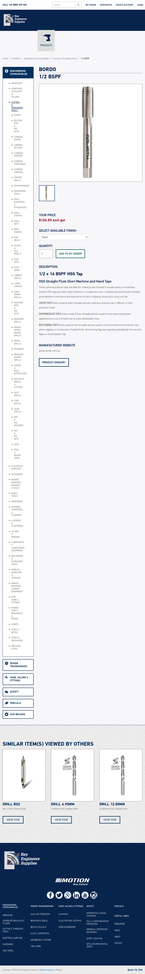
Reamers (12, 349)
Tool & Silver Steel (12, 454)
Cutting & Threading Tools (65, 59)
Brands (62, 40)
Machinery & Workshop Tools (15, 560)
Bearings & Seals (39, 920)
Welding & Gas (15, 647)
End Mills (12, 239)
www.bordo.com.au (49, 351)
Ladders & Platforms (15, 523)
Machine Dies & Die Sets (12, 308)
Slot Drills (12, 394)
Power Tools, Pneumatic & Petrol (15, 613)
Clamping (63, 914)
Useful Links (121, 916)
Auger (12, 115)
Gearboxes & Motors (41, 940)
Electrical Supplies (15, 467)
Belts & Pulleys (38, 927)
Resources (95, 40)
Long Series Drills (12, 295)
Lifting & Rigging (15, 534)
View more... (8, 950)
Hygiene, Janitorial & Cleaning (15, 511)
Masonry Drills (12, 320)
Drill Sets (12, 222)
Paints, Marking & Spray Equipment (15, 587)
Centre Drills (12, 179)
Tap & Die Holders (12, 421)
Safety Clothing (94, 938)
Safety (14, 691)
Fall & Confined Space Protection (97, 922)
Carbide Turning (12, 171)
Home (5, 59)
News (110, 40)
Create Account (124, 5)
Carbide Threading (12, 163)
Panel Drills (12, 342)
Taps (12, 444)
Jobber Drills (12, 277)
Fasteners (15, 474)
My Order (91, 5)
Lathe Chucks (12, 285)
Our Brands (17, 714)
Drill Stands (12, 230)
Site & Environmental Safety (97, 945)
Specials (77, 40)
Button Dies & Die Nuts (12, 126)
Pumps (14, 624)
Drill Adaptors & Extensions (12, 203)
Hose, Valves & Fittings (19, 679)
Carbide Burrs (12, 138)
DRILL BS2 (11, 804)
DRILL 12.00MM (112, 804)
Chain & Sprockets (40, 933)
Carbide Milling (12, 146)
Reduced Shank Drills (12, 357)
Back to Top (135, 970)
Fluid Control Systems (70, 920)
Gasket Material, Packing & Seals (15, 483)
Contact (137, 40)
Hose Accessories (67, 927)
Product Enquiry (54, 362)
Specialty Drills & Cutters (12, 383)
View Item (13, 820)
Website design (46, 970)
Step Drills (12, 402)
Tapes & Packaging (15, 639)
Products (46, 45)
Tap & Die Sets (12, 434)
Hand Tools (14, 495)
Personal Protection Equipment (97, 930)
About (123, 40)
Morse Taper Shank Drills (12, 331)
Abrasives (15, 83)
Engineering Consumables (36, 59)
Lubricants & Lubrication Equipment (15, 546)
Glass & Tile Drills (12, 249)
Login (140, 5)
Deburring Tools (12, 192)
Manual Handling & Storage (15, 573)
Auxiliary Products (40, 914)
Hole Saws (12, 269)
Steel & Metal (15, 631)
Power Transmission (18, 665)
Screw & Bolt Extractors (12, 369)
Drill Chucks (12, 214)
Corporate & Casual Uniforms (96, 914)
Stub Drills (12, 410)
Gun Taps (12, 260)
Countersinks (12, 186)
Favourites (106, 5)
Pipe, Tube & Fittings (15, 600)
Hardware (15, 501)
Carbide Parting (12, 154)
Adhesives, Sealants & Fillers (15, 92)
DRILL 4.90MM (62, 804)
